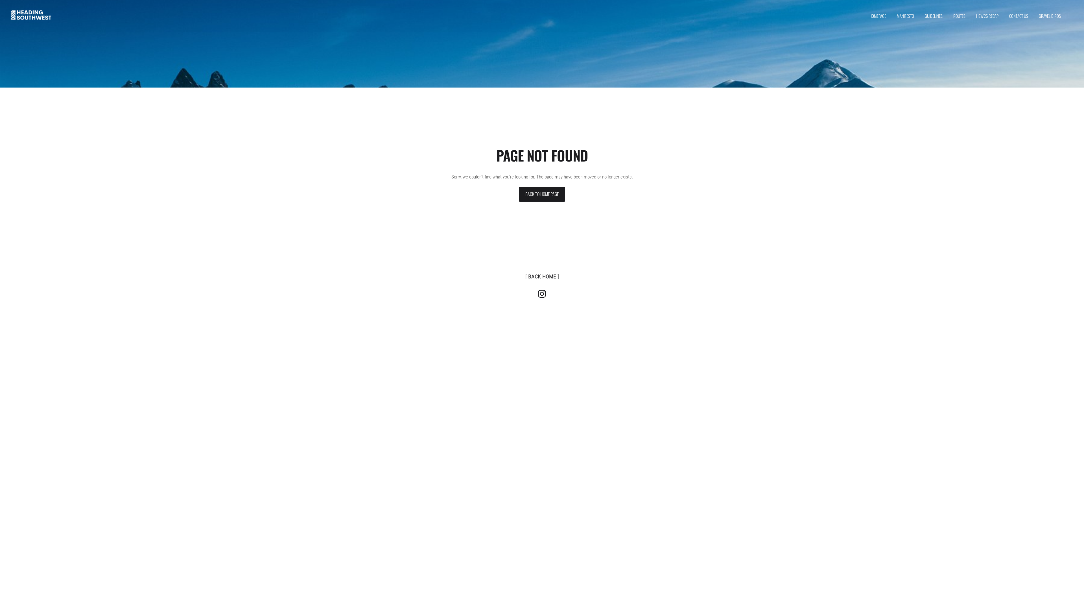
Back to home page (542, 194)
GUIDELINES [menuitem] (934, 16)
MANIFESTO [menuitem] (905, 16)
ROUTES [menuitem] (959, 16)
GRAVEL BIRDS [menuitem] (1050, 16)
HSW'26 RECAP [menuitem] (987, 16)
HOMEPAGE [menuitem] (877, 16)
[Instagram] (542, 294)
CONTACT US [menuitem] (1018, 16)
